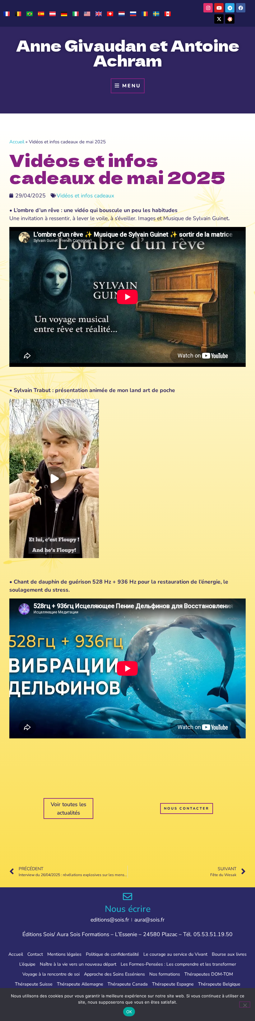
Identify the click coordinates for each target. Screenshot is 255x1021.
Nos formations (164, 974)
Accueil (16, 142)
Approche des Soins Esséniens (114, 974)
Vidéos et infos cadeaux (85, 195)
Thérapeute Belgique (219, 984)
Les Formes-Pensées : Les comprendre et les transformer (178, 964)
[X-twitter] (219, 19)
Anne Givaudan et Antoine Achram (127, 52)
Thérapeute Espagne (173, 984)
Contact (35, 954)
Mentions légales (64, 954)
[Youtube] (219, 7)
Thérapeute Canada (128, 984)
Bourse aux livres (229, 954)
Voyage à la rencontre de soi (51, 974)
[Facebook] (240, 7)
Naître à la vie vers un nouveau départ (78, 964)
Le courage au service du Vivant (175, 954)
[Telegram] (229, 7)
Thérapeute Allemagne (80, 984)
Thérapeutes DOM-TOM (208, 974)
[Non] (244, 1004)
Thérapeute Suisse (34, 984)
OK (129, 1011)
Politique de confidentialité (112, 954)
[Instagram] (208, 7)
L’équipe (27, 964)
